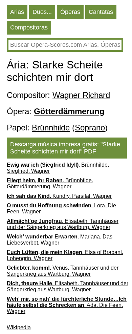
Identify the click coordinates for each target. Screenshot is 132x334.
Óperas (70, 11)
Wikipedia (19, 327)
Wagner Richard (81, 95)
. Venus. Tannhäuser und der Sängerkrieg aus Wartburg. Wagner (62, 271)
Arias (17, 11)
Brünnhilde (51, 127)
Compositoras (29, 27)
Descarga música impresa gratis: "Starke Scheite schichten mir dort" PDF (65, 148)
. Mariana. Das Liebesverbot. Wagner (59, 240)
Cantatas (101, 11)
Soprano (90, 127)
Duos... (42, 11)
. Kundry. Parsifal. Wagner (59, 196)
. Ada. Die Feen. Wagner (67, 305)
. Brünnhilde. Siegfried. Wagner (58, 168)
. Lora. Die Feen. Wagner (61, 208)
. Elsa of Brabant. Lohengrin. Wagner (65, 255)
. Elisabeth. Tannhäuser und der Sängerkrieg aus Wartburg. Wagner (62, 224)
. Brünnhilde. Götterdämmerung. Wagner (50, 183)
